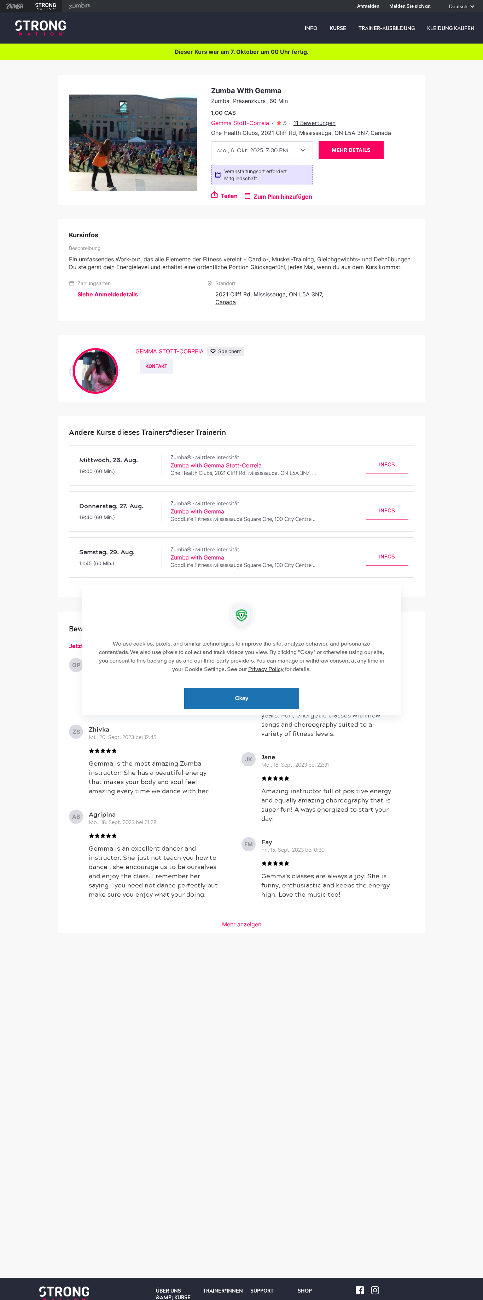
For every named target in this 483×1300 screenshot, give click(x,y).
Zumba (14, 6)
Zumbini (80, 6)
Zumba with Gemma (197, 511)
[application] (241, 650)
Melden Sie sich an (410, 6)
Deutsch (459, 6)
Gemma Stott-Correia (240, 122)
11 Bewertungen (314, 122)
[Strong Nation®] (40, 28)
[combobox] (262, 150)
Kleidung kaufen (451, 28)
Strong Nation (45, 6)
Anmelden (368, 6)
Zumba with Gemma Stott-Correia (216, 465)
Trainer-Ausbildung (387, 28)
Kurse (338, 28)
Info (311, 28)
